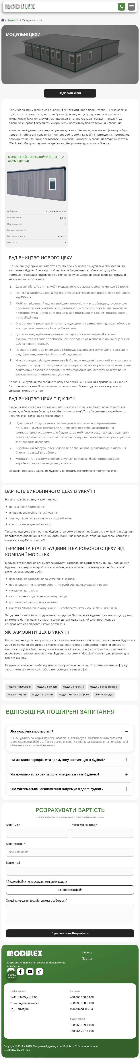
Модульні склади (47, 686)
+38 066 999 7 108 (82, 1025)
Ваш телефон (15, 843)
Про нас (87, 958)
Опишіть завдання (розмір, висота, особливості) (36, 900)
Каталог (87, 952)
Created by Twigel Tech (17, 1049)
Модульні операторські (103, 686)
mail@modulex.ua (81, 1009)
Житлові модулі (104, 694)
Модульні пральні (73, 686)
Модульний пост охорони (74, 694)
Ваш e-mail (13, 862)
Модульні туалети (42, 694)
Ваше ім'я (13, 824)
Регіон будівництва (84, 824)
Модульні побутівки (19, 686)
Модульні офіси (17, 694)
